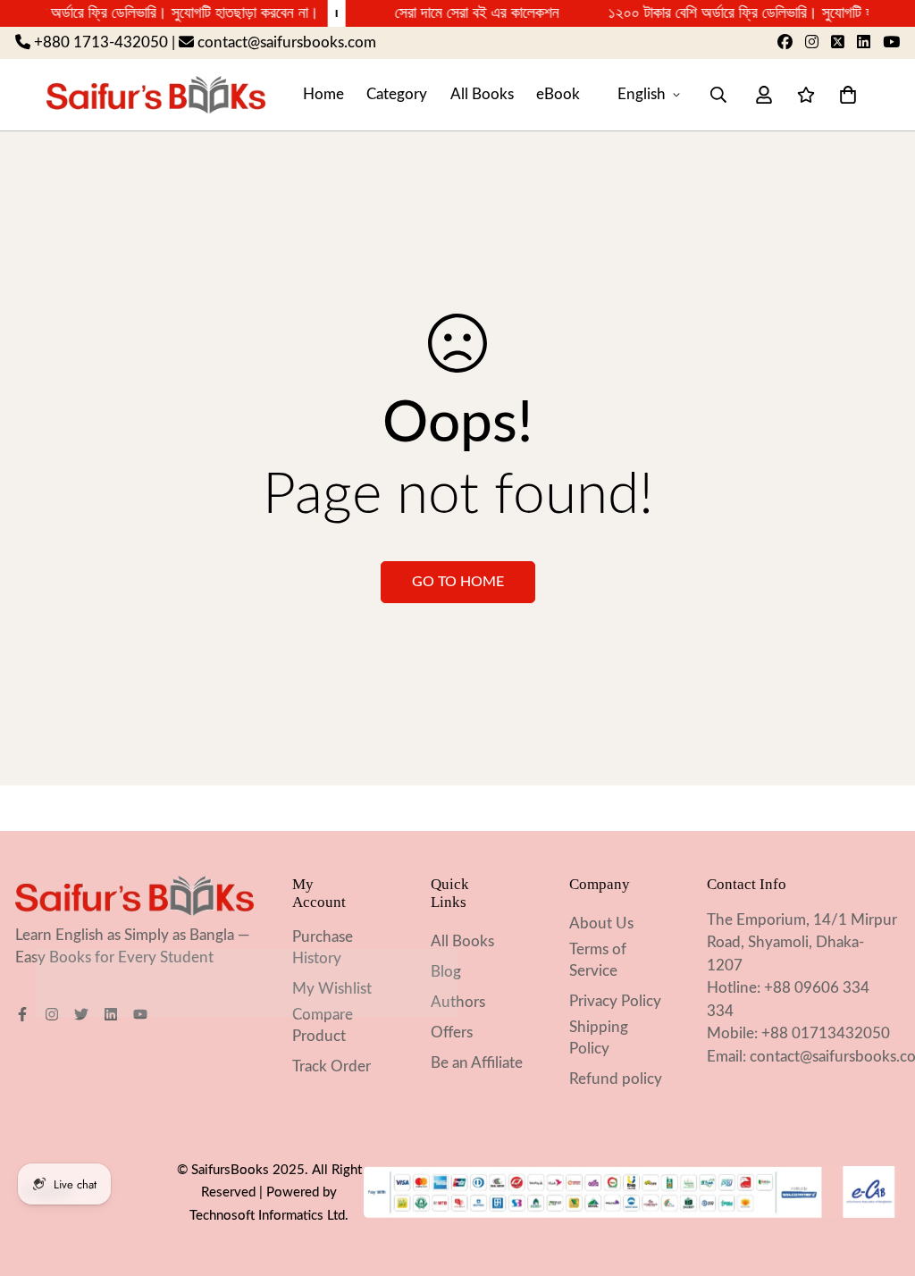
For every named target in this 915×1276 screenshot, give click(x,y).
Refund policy (615, 1079)
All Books (482, 94)
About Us (601, 923)
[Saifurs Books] (155, 94)
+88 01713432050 (825, 1033)
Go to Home (458, 582)
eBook (558, 94)
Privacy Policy (615, 1001)
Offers (452, 1032)
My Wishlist (332, 988)
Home (323, 94)
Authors (458, 1002)
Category (396, 94)
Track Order (331, 1066)
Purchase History (322, 947)
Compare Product (322, 1025)
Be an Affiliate (477, 1062)
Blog (446, 971)
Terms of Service (597, 960)
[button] (844, 94)
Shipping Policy (598, 1038)
